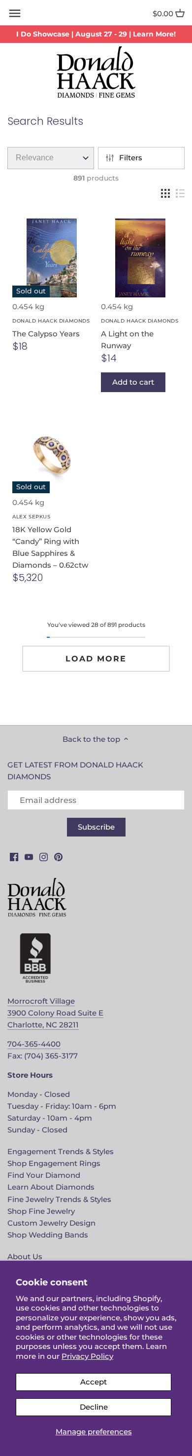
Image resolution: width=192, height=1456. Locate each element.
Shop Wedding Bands (47, 1234)
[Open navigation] (14, 13)
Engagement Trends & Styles (60, 1151)
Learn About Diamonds (51, 1187)
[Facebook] (14, 856)
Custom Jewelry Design (51, 1223)
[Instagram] (43, 856)
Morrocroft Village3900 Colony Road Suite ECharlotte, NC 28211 (55, 1012)
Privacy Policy (87, 1356)
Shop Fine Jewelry (41, 1211)
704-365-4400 (34, 1044)
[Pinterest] (58, 856)
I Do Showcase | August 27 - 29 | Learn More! (96, 34)
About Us (24, 1256)
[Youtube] (29, 856)
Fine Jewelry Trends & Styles (59, 1199)
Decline (94, 1407)
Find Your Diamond (43, 1175)
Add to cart (133, 382)
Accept (93, 1381)
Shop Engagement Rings (53, 1163)
